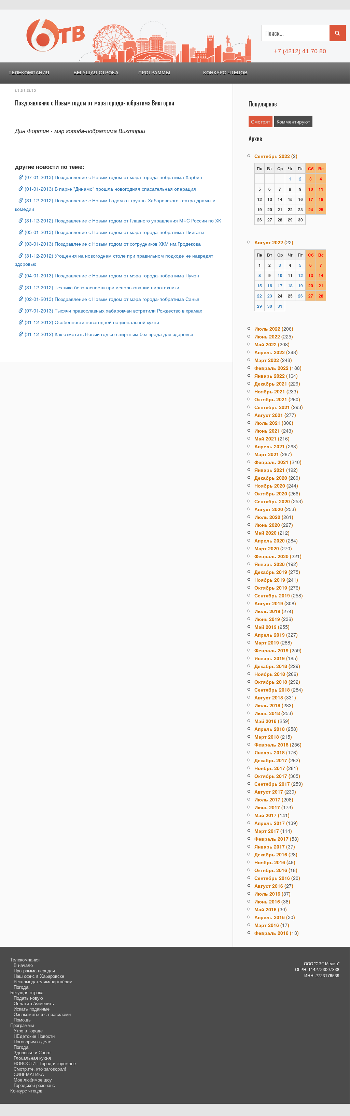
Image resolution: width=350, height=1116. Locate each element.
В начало (23, 965)
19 (300, 285)
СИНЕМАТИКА (29, 1074)
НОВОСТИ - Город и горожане (45, 1063)
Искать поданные (32, 1008)
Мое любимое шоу (33, 1079)
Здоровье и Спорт (32, 1052)
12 (300, 275)
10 (280, 275)
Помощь (22, 1019)
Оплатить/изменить (34, 1003)
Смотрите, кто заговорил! (40, 1069)
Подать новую (28, 998)
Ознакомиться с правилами (42, 1014)
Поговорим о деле (32, 1041)
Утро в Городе (28, 1030)
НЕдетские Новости (34, 1036)
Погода (21, 987)
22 (259, 296)
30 (269, 306)
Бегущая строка (95, 72)
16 (269, 285)
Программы (154, 72)
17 (280, 285)
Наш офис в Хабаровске (39, 976)
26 (300, 296)
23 (269, 296)
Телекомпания (29, 72)
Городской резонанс (34, 1085)
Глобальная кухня (32, 1058)
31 (280, 306)
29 (259, 306)
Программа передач (34, 970)
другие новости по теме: (49, 166)
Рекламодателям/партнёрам (43, 981)
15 (259, 285)
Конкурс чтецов (225, 72)
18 (290, 285)
